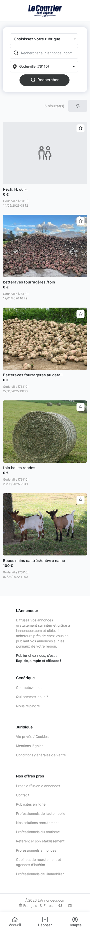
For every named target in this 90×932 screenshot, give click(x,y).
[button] (44, 39)
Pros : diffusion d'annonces (38, 786)
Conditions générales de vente (41, 755)
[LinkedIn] (70, 905)
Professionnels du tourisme (38, 832)
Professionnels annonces (36, 850)
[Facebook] (60, 905)
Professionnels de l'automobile (40, 813)
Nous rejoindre (28, 706)
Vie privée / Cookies (32, 736)
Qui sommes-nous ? (32, 697)
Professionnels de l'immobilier (40, 874)
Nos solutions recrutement (37, 823)
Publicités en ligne (31, 804)
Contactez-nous (29, 687)
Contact (22, 795)
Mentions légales (29, 746)
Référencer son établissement (40, 841)
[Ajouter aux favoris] (80, 128)
